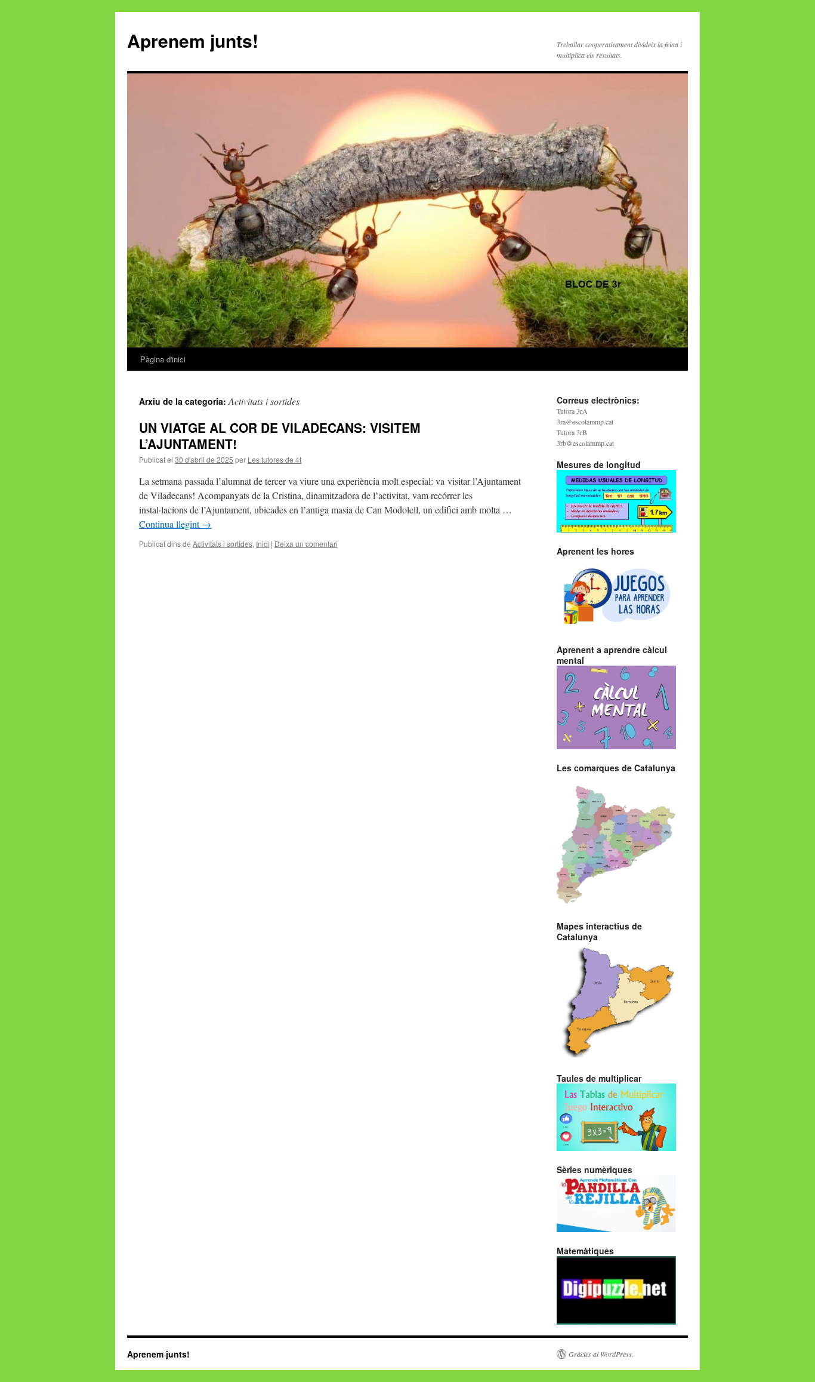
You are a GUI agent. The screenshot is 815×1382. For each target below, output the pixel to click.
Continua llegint (175, 524)
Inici (262, 543)
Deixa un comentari (306, 543)
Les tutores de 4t (274, 459)
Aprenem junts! (192, 40)
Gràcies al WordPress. (601, 1354)
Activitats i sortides (222, 543)
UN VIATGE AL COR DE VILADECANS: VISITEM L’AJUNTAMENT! (280, 435)
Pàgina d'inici (163, 359)
